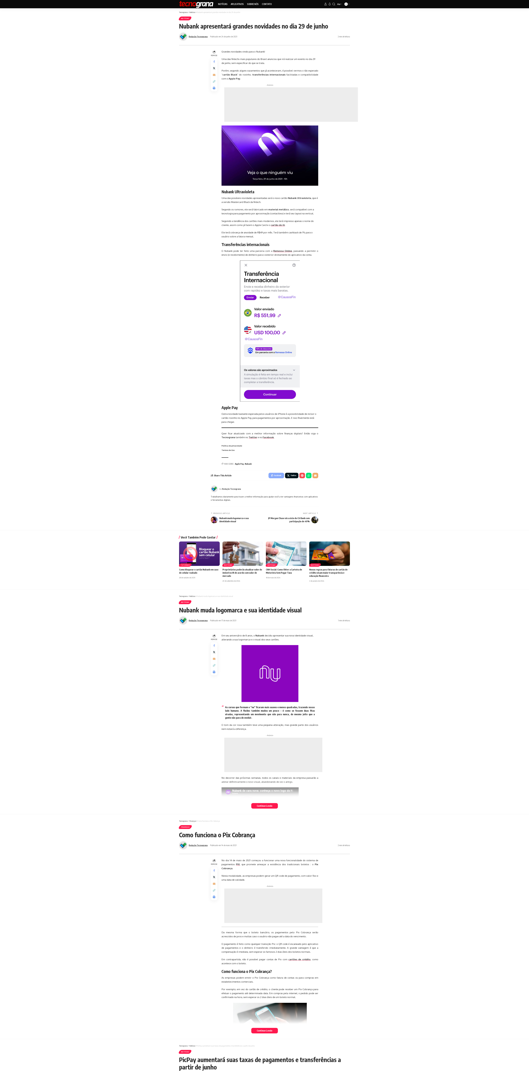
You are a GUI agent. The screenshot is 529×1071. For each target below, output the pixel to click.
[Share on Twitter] (214, 68)
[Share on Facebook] (214, 61)
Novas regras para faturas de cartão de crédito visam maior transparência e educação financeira (328, 572)
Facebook (268, 437)
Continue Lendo (264, 805)
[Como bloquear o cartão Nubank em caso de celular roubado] (199, 553)
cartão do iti (278, 225)
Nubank (248, 464)
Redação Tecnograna (198, 36)
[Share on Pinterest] (302, 475)
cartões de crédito (299, 959)
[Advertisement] (291, 104)
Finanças (185, 827)
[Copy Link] (214, 81)
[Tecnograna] (196, 4)
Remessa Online (282, 250)
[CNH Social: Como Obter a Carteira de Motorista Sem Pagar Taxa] (286, 553)
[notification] (329, 4)
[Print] (214, 88)
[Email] (214, 75)
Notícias (185, 18)
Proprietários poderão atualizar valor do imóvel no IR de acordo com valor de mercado (242, 572)
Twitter (253, 437)
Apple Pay (239, 464)
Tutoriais (185, 565)
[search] (333, 4)
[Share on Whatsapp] (308, 475)
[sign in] (325, 4)
